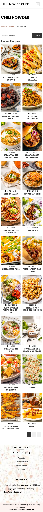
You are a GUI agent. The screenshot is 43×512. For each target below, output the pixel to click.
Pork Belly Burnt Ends (11, 117)
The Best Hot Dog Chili (32, 270)
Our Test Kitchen (21, 462)
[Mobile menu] (38, 4)
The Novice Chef (7, 26)
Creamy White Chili (11, 350)
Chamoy (32, 426)
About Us (21, 458)
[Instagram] (21, 453)
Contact (21, 469)
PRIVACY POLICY (33, 504)
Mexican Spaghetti (32, 117)
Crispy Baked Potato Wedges (10, 427)
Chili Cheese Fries (11, 269)
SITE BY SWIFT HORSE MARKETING (20, 509)
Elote (32, 387)
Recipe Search (21, 465)
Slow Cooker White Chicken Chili (10, 310)
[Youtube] (29, 453)
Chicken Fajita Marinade (11, 231)
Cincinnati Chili (32, 194)
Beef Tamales (11, 194)
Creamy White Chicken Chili (11, 156)
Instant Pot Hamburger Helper (32, 309)
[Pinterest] (18, 453)
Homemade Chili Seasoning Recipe (32, 350)
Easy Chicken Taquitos (11, 388)
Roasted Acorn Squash (11, 78)
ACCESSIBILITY (21, 507)
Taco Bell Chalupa (32, 78)
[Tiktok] (25, 453)
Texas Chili (32, 230)
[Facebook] (14, 453)
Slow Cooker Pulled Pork (32, 156)
